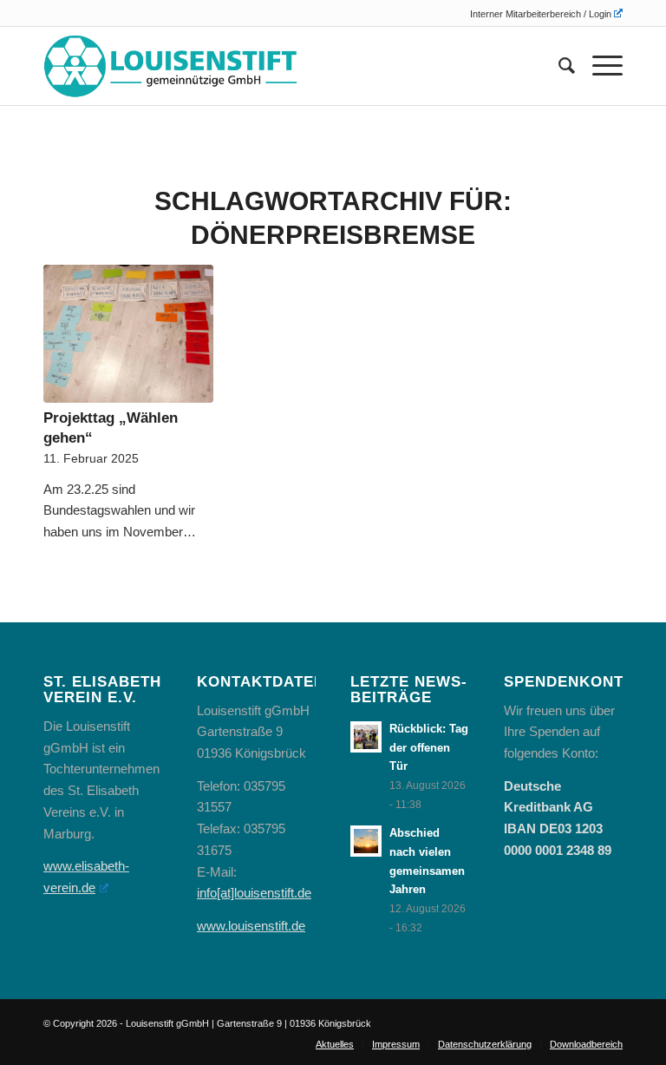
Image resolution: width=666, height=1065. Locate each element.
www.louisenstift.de (251, 925)
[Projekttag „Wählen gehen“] (128, 334)
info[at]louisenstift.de (254, 892)
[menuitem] (542, 13)
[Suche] (558, 66)
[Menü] (599, 66)
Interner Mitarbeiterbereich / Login (540, 14)
